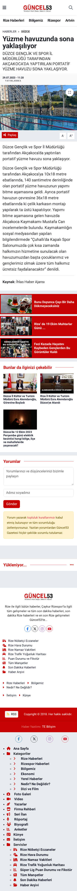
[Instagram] (42, 628)
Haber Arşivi (16, 672)
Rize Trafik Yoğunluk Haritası (27, 654)
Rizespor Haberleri (34, 764)
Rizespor (54, 20)
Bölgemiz (36, 20)
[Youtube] (49, 628)
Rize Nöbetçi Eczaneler (23, 641)
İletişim (11, 695)
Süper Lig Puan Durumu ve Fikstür (46, 870)
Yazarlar (20, 804)
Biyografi (20, 824)
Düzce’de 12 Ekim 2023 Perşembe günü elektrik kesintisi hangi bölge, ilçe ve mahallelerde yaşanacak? (19, 438)
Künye (27, 695)
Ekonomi (27, 774)
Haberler (9, 31)
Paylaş (12, 135)
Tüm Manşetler (18, 663)
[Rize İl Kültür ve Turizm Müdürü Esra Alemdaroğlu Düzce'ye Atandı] (57, 383)
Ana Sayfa (21, 748)
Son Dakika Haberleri (22, 667)
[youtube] (65, 739)
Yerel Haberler (31, 779)
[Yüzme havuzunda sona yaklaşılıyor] (38, 107)
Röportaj (20, 819)
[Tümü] (72, 565)
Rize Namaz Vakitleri (22, 650)
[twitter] (34, 739)
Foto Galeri (22, 794)
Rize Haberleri (13, 20)
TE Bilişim (48, 726)
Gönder (11, 504)
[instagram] (49, 739)
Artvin (69, 20)
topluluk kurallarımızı (41, 517)
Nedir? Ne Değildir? (19, 687)
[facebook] (18, 739)
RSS (13, 714)
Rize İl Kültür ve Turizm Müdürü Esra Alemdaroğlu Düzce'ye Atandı (56, 399)
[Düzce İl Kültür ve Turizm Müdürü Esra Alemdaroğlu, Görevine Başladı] (20, 383)
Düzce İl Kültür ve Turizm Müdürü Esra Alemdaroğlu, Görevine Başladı (20, 399)
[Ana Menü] (4, 8)
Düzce (25, 31)
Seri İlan (20, 814)
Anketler (20, 829)
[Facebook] (27, 628)
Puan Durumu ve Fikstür (23, 658)
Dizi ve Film (29, 789)
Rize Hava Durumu (20, 645)
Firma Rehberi (24, 809)
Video (18, 799)
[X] (35, 628)
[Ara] (71, 7)
